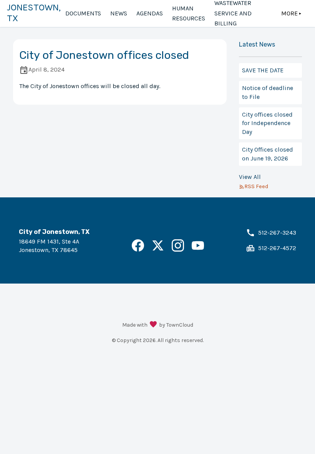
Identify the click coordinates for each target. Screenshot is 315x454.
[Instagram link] (178, 249)
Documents (83, 13)
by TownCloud (176, 325)
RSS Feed (256, 186)
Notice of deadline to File (267, 92)
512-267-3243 (277, 232)
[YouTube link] (198, 249)
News (118, 13)
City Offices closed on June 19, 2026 (267, 154)
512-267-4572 (277, 248)
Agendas (149, 13)
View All (250, 176)
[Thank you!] (153, 325)
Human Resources (188, 13)
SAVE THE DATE (263, 70)
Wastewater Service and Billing (233, 13)
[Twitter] (158, 249)
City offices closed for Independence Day (267, 123)
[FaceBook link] (138, 249)
